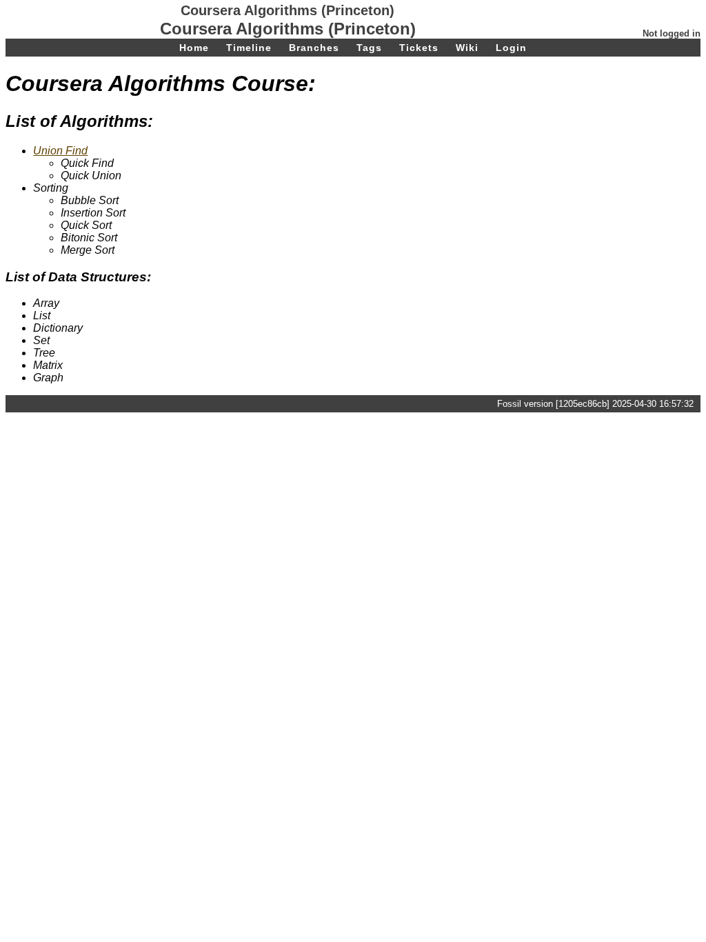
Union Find (60, 151)
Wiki (467, 47)
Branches (314, 47)
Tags (369, 47)
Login (511, 47)
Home (194, 47)
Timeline (249, 47)
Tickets (418, 47)
